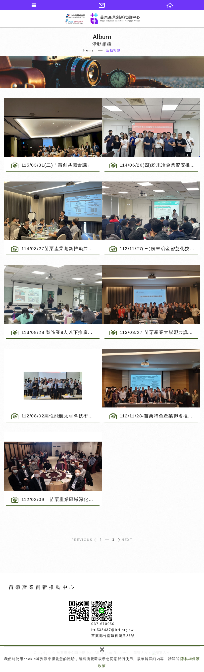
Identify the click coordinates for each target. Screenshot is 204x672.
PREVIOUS (82, 540)
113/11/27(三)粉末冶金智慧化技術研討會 (151, 218)
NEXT (127, 540)
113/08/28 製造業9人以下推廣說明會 (53, 302)
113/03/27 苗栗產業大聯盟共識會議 (151, 302)
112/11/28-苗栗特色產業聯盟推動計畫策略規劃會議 (151, 385)
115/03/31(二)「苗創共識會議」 (53, 135)
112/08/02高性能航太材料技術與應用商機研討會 (53, 385)
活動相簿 (113, 50)
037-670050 (102, 624)
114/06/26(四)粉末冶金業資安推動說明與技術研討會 (151, 135)
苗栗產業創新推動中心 (102, 18)
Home (88, 50)
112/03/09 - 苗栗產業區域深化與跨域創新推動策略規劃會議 (53, 469)
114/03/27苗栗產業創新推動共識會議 (53, 218)
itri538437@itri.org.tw (112, 630)
